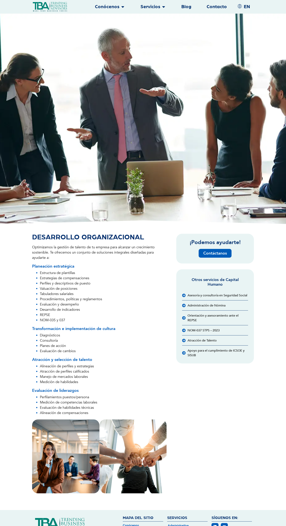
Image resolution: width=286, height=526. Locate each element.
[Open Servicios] (163, 6)
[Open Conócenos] (122, 6)
